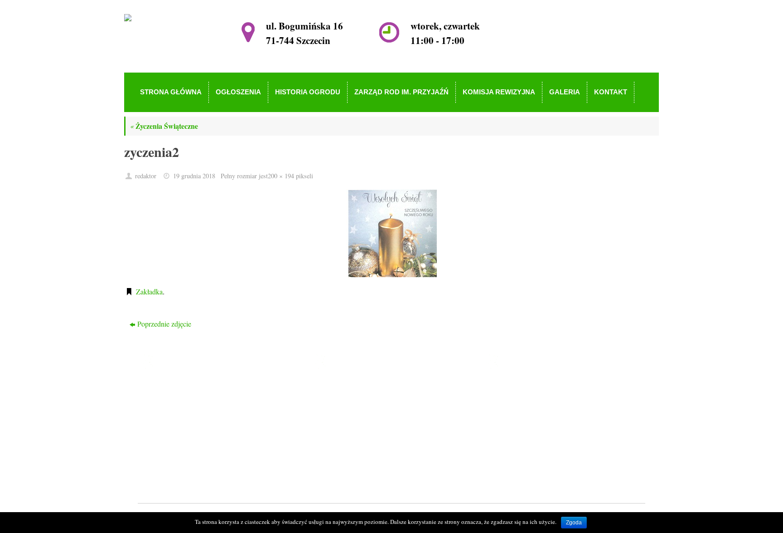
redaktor (145, 175)
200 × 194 (281, 175)
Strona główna (353, 389)
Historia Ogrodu (356, 415)
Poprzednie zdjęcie (164, 323)
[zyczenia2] (391, 233)
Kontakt (344, 467)
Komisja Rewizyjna (361, 441)
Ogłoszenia (349, 401)
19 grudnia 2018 (194, 175)
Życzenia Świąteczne (164, 126)
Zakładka (149, 291)
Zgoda (574, 522)
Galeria (343, 454)
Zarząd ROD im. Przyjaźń (370, 428)
